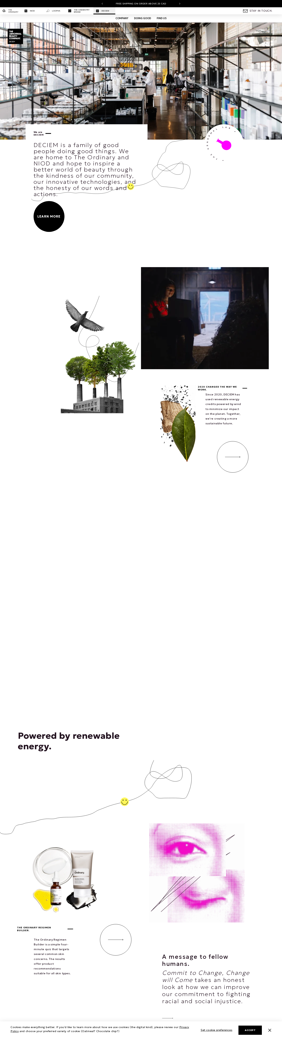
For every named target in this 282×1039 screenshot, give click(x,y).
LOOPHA (56, 11)
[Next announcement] (180, 4)
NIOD (32, 11)
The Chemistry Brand (82, 11)
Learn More (49, 216)
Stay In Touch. (261, 10)
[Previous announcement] (102, 4)
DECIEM (105, 11)
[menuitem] (11, 10)
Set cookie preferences (216, 1030)
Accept (250, 1030)
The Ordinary (13, 11)
